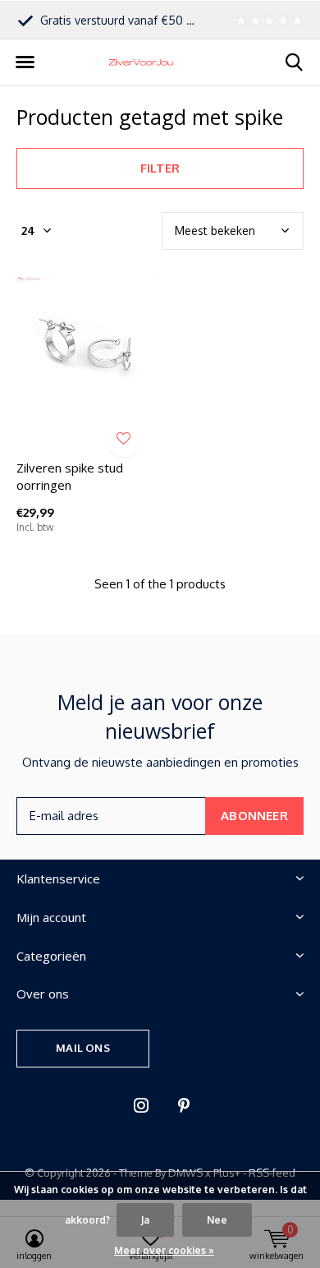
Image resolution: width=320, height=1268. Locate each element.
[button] (24, 62)
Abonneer (254, 815)
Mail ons (82, 1047)
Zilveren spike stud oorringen (69, 476)
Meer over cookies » (164, 1250)
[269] (266, 20)
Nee (217, 1220)
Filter (160, 168)
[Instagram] (141, 1105)
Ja (145, 1220)
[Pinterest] (184, 1105)
